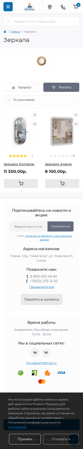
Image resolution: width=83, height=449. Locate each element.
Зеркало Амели (58, 164)
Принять (25, 439)
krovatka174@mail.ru (42, 363)
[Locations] (49, 6)
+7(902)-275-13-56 (44, 281)
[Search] (8, 21)
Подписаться (60, 226)
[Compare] (34, 123)
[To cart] (21, 183)
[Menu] (8, 6)
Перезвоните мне (41, 287)
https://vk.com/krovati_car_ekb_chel (35, 352)
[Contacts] (63, 6)
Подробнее (17, 427)
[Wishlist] (34, 115)
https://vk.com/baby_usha (46, 352)
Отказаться (61, 439)
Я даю (44, 237)
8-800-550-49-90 (43, 276)
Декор (15, 31)
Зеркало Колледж (19, 164)
